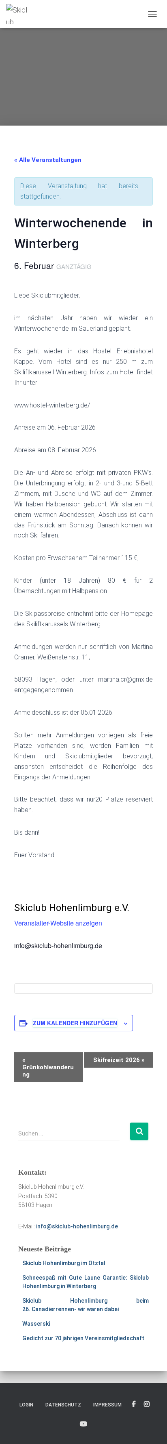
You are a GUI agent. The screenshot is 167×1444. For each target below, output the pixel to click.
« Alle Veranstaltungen (47, 160)
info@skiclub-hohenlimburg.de (77, 1226)
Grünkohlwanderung (48, 1067)
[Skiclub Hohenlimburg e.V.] (21, 14)
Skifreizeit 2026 (119, 1060)
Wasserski (36, 1323)
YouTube (83, 1424)
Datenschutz (63, 1405)
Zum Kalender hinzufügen (75, 1023)
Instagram (147, 1404)
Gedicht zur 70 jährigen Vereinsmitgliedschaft (83, 1338)
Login (26, 1405)
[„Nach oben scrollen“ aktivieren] (151, 1428)
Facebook (134, 1404)
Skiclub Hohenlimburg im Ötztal (63, 1263)
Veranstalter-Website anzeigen (58, 923)
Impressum (107, 1405)
